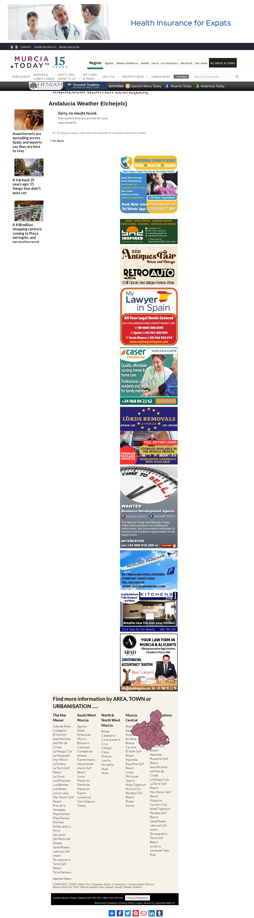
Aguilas (82, 726)
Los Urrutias (60, 793)
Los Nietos (59, 789)
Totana (81, 805)
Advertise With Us (165, 903)
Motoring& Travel (90, 77)
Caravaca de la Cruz (110, 742)
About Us (149, 903)
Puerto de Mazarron (83, 787)
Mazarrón (186, 63)
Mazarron (83, 780)
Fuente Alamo (86, 760)
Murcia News (21, 77)
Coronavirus (119, 884)
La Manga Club (62, 751)
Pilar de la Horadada (59, 808)
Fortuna (106, 756)
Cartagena (59, 730)
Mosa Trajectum (136, 785)
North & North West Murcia (110, 720)
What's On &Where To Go (67, 77)
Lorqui (130, 772)
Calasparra (108, 735)
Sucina (130, 805)
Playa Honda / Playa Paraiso (61, 816)
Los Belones (60, 785)
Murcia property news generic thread (101, 887)
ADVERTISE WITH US (45, 47)
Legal (139, 903)
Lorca (155, 63)
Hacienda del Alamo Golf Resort (85, 768)
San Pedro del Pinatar (61, 841)
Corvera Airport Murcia (140, 884)
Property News (133, 77)
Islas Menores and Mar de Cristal (61, 743)
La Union (58, 776)
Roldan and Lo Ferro (62, 828)
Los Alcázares (169, 63)
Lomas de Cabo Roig (159, 852)
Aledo (81, 730)
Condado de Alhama (84, 753)
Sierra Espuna (86, 801)
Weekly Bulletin (133, 887)
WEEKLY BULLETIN (69, 47)
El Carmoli (59, 735)
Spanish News (160, 77)
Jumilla (144, 63)
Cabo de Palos (62, 726)
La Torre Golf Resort (61, 770)
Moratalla (107, 764)
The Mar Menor (59, 717)
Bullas (105, 731)
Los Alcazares (61, 780)
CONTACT (26, 47)
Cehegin (106, 748)
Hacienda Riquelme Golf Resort (135, 764)
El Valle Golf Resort (133, 753)
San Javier (201, 63)
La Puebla (59, 764)
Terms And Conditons (105, 903)
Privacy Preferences (137, 897)
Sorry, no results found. (77, 113)
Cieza (105, 752)
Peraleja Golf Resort (134, 795)
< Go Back (57, 140)
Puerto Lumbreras (84, 795)
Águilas (109, 63)
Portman (58, 822)
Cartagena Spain (100, 884)
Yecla (104, 773)
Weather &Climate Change (44, 77)
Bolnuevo (83, 743)
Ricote (130, 801)
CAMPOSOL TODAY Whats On (71, 884)
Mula (104, 769)
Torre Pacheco (62, 872)
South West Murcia (86, 717)
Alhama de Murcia (127, 63)
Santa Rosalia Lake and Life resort (61, 851)
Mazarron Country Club (158, 802)
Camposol (83, 747)
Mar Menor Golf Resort (63, 799)
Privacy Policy (126, 903)
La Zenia (155, 846)
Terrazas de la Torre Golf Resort (61, 864)
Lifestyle (108, 77)
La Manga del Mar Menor (61, 758)
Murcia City (133, 789)
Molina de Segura (132, 778)
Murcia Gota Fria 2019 (66, 887)
